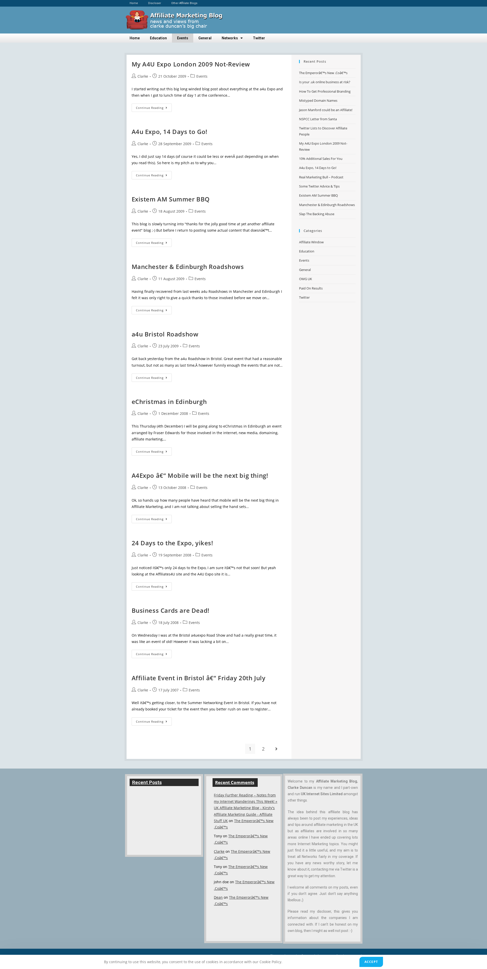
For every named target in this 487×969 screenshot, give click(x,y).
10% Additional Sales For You (320, 158)
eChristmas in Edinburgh (169, 401)
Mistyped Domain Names (318, 100)
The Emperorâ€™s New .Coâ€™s (323, 73)
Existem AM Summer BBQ (171, 199)
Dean (218, 897)
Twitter (259, 38)
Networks (230, 38)
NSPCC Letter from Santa (318, 119)
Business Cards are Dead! (171, 610)
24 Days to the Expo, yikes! (172, 543)
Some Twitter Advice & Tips (319, 186)
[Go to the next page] (276, 749)
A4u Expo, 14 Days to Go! (169, 131)
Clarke (142, 76)
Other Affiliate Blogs (184, 3)
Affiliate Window (311, 242)
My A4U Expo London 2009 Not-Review (191, 64)
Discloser (154, 3)
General (205, 38)
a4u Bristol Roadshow (165, 334)
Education (158, 38)
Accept (371, 962)
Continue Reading (154, 107)
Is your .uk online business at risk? (324, 82)
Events (182, 38)
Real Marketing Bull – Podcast (321, 177)
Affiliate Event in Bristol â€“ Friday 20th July (199, 678)
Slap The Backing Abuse (316, 214)
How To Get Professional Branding (325, 91)
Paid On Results (311, 288)
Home (134, 3)
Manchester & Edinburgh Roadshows (188, 266)
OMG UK (305, 279)
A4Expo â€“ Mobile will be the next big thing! (200, 475)
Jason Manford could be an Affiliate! (325, 110)
